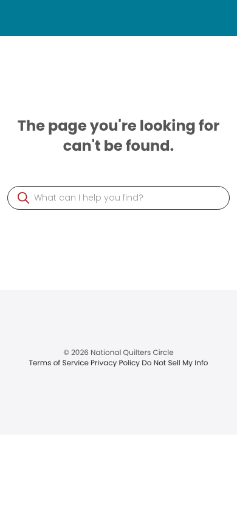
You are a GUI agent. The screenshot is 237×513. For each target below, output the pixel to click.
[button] (23, 197)
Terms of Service (60, 363)
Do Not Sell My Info (175, 363)
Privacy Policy (116, 363)
